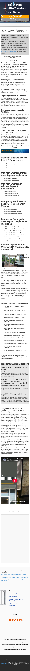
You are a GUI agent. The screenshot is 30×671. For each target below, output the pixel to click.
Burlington (18, 574)
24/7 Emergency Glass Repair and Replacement (16, 604)
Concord (24, 574)
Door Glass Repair (13, 596)
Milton (3, 577)
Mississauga (26, 576)
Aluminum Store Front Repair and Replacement (16, 600)
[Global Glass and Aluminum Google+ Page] (11, 659)
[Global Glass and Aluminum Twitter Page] (5, 659)
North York (15, 576)
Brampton (13, 574)
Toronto (21, 577)
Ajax (2, 574)
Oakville (7, 577)
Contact (15, 614)
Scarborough (6, 579)
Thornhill (12, 579)
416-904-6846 (15, 16)
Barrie (9, 574)
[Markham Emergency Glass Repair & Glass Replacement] (15, 151)
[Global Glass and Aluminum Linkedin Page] (8, 659)
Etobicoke (3, 576)
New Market (9, 576)
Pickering (16, 577)
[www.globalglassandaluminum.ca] (15, 4)
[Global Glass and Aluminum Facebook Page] (6, 659)
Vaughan (17, 579)
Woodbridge (4, 580)
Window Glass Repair (13, 593)
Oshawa (12, 577)
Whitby (21, 579)
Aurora (5, 574)
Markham (20, 576)
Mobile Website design (5, 663)
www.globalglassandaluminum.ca (8, 51)
